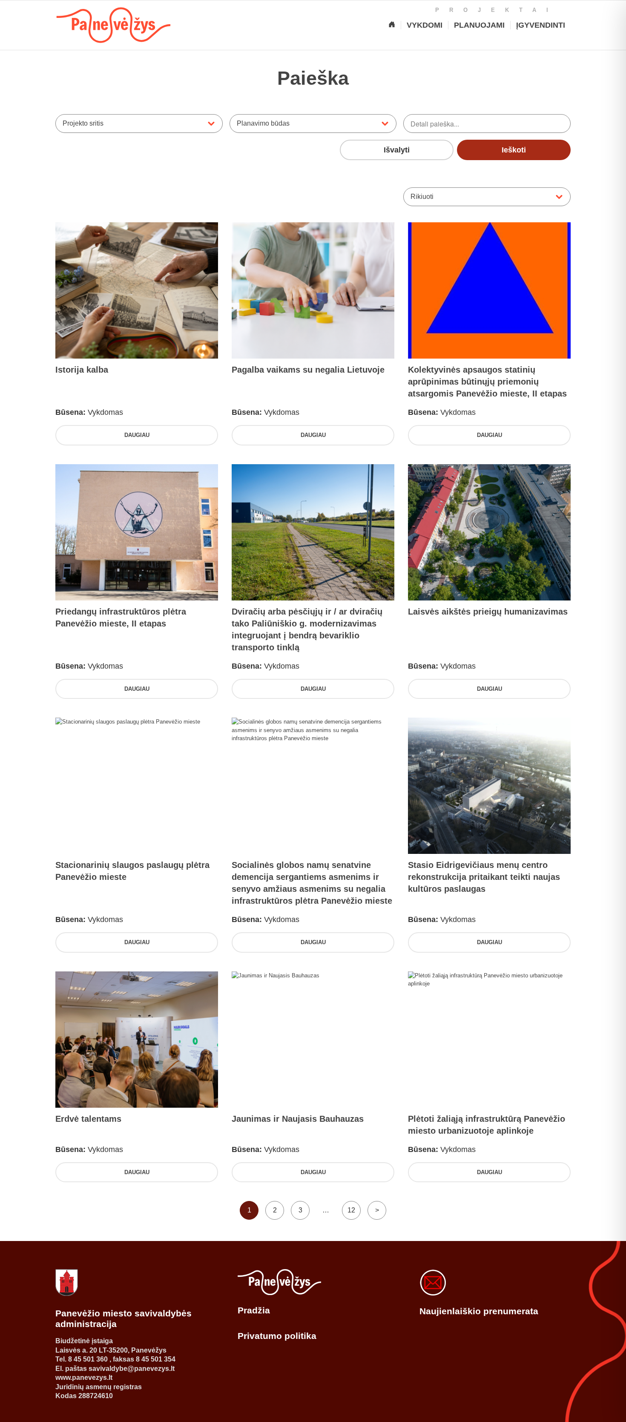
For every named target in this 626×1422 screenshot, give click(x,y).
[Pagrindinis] (392, 25)
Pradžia (254, 1310)
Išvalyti (397, 150)
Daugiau (136, 435)
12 (351, 1210)
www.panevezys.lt (83, 1377)
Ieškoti (514, 150)
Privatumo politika (277, 1336)
